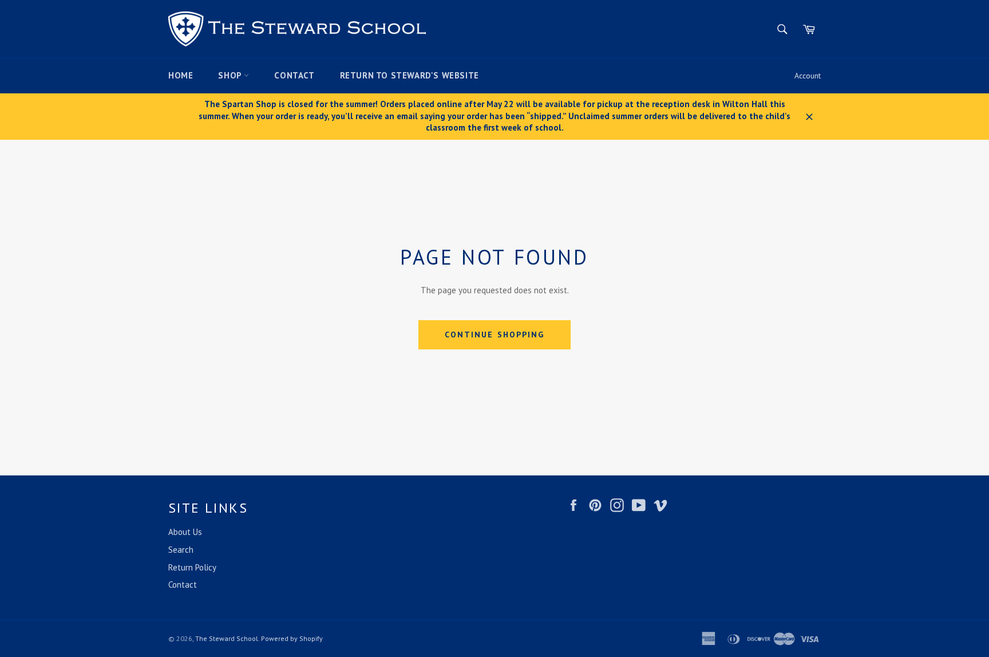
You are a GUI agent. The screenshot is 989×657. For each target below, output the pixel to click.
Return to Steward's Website (409, 75)
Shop (231, 75)
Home (180, 75)
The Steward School (226, 638)
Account (807, 75)
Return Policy (192, 567)
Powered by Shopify (292, 638)
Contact (294, 75)
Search (180, 549)
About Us (185, 531)
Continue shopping (495, 334)
